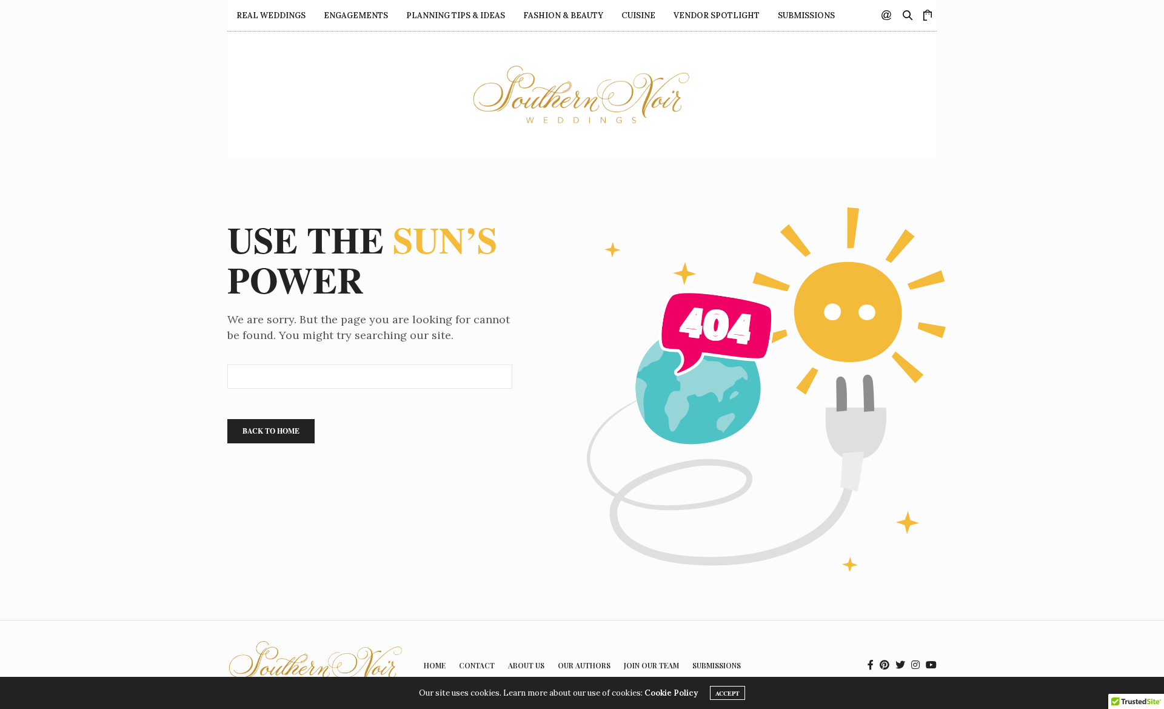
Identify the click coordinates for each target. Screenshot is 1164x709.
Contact (477, 665)
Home (435, 665)
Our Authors (584, 665)
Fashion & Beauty (563, 15)
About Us (526, 665)
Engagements (356, 15)
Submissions (806, 15)
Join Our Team (651, 665)
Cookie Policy (671, 693)
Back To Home (270, 431)
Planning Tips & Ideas (455, 15)
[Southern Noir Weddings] (582, 95)
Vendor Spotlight (717, 15)
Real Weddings (271, 15)
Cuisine (638, 15)
